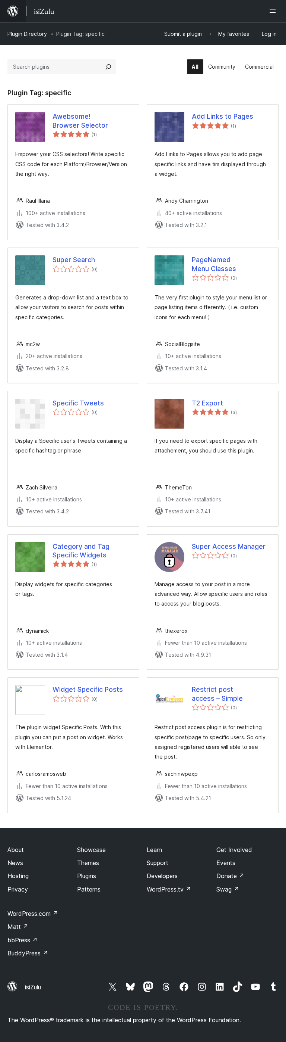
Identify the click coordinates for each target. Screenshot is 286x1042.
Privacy (17, 889)
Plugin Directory (27, 34)
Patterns (89, 889)
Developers (162, 876)
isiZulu (33, 987)
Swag (227, 889)
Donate (230, 876)
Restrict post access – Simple (217, 693)
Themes (88, 863)
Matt (17, 926)
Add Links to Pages (222, 116)
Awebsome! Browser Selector (80, 120)
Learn (154, 849)
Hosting (18, 876)
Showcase (91, 849)
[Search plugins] (108, 66)
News (15, 863)
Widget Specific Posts (88, 689)
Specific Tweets (78, 403)
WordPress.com (32, 913)
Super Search (74, 260)
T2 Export (207, 403)
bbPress (22, 940)
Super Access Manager (229, 546)
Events (225, 863)
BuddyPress (27, 953)
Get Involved (234, 849)
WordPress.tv (169, 889)
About (15, 849)
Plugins (86, 876)
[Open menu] (274, 11)
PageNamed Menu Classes (214, 264)
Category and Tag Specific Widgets (81, 550)
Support (157, 863)
